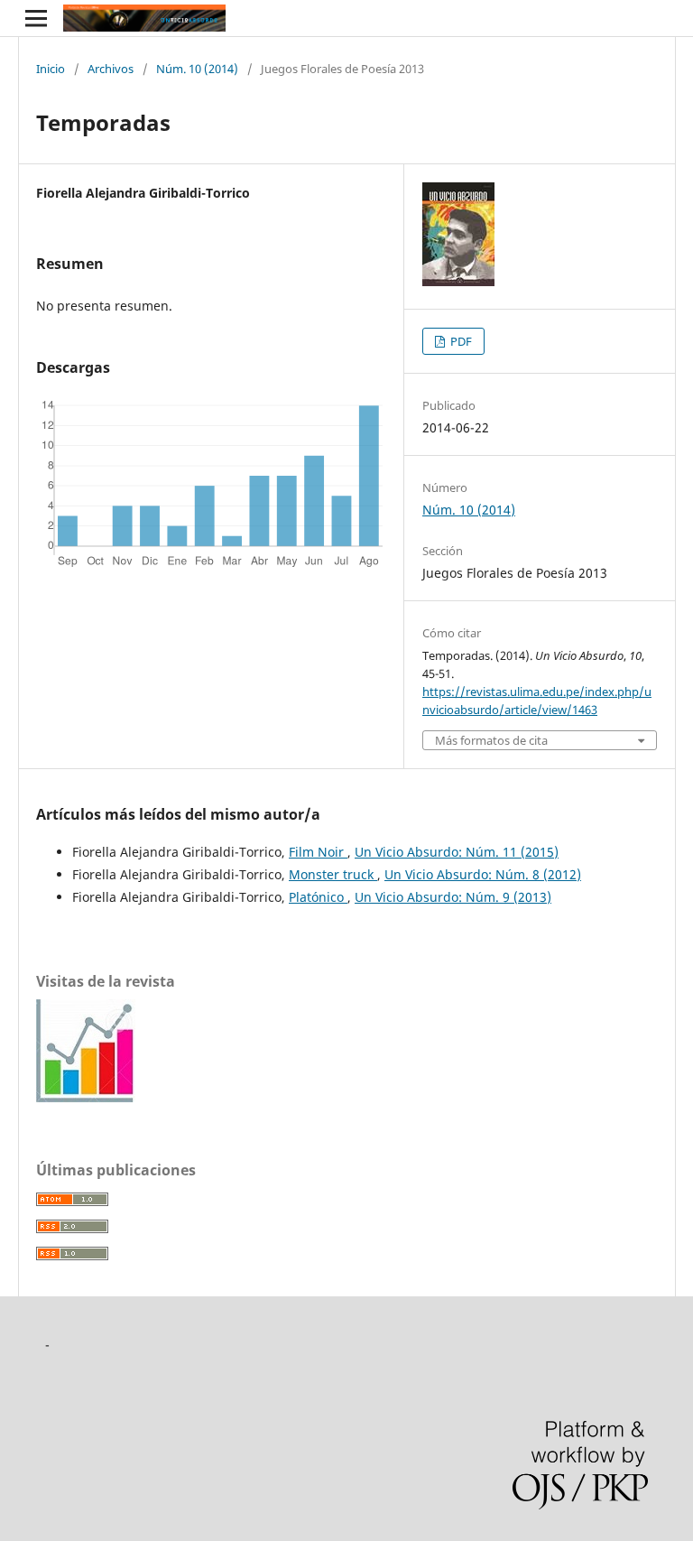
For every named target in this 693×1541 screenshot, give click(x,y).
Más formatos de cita (491, 740)
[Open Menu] (36, 18)
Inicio (50, 68)
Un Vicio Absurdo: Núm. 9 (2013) (453, 896)
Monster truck (333, 874)
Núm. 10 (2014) (197, 68)
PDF (460, 341)
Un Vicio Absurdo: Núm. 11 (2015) (457, 851)
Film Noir (318, 851)
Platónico (318, 896)
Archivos (111, 68)
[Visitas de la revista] (85, 1097)
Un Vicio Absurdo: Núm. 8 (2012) (482, 874)
